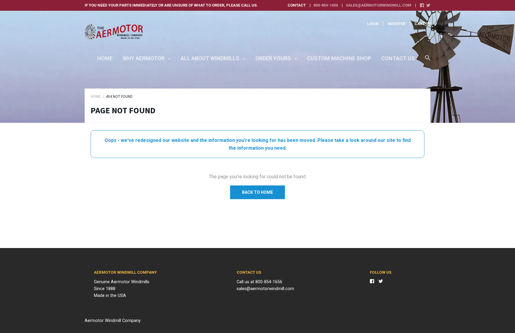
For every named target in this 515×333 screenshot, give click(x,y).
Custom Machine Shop (339, 58)
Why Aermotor (144, 58)
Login (373, 24)
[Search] (427, 60)
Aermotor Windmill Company (113, 320)
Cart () (422, 24)
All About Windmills (211, 58)
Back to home (257, 192)
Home (105, 58)
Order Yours (273, 58)
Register (396, 24)
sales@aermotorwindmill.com (378, 5)
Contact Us (398, 58)
